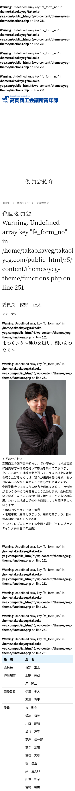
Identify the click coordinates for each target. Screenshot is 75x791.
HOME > (10, 203)
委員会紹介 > (26, 203)
